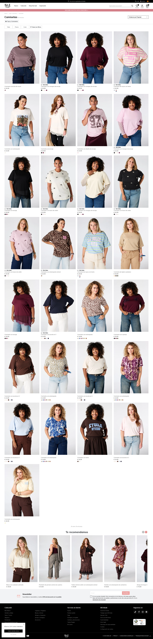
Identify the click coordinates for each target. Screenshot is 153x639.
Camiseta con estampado (12, 149)
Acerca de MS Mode (105, 617)
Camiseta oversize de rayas (13, 86)
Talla (8, 27)
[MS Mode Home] (7, 6)
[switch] (142, 623)
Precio (17, 27)
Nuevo (5, 13)
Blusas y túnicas (39, 613)
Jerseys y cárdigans (40, 617)
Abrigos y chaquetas (40, 615)
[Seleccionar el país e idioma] (147, 1)
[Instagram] (142, 612)
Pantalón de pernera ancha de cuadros (50, 585)
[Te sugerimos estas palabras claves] (132, 6)
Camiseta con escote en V (48, 334)
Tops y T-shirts (8, 615)
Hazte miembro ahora (13, 631)
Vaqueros (7, 617)
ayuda (137, 1)
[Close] (23, 624)
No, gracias (13, 634)
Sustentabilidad (104, 620)
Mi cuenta (69, 624)
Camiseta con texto (83, 457)
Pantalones (7, 620)
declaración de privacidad (99, 599)
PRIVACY (115, 635)
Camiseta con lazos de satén (49, 210)
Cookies (102, 627)
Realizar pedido (71, 613)
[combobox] (121, 6)
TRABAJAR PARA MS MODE (142, 635)
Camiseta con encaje (47, 149)
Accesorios (38, 620)
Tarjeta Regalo (71, 622)
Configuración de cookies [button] (106, 629)
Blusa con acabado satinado (14, 585)
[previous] (6, 58)
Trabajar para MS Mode (106, 613)
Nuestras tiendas (104, 610)
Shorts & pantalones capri (11, 622)
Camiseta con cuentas (120, 334)
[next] (38, 58)
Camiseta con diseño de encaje (86, 149)
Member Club (103, 615)
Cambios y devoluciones (73, 620)
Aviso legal (103, 622)
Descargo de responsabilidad (107, 624)
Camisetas (21, 13)
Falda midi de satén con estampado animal (84, 585)
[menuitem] (15, 5)
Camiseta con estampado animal (51, 272)
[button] (16, 5)
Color (25, 27)
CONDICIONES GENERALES (127, 635)
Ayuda (69, 610)
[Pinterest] (146, 612)
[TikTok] (135, 612)
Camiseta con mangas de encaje (50, 86)
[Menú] (145, 620)
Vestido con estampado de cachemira (115, 585)
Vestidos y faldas (9, 613)
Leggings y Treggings (40, 610)
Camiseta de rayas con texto (122, 86)
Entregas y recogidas (72, 617)
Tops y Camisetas (13, 13)
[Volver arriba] (150, 636)
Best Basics (8, 610)
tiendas (143, 1)
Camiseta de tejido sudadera (122, 272)
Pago (68, 615)
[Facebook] (139, 612)
